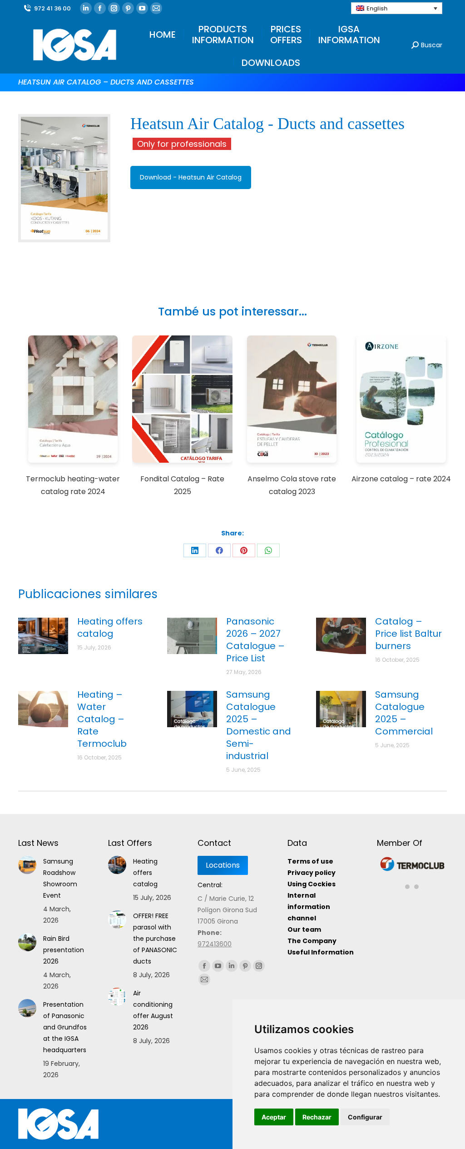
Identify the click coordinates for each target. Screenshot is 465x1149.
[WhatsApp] (268, 550)
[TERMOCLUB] (412, 869)
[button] (407, 881)
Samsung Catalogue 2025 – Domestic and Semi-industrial (258, 725)
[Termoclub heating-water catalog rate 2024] (73, 400)
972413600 (215, 944)
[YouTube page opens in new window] (142, 8)
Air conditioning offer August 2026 (153, 1010)
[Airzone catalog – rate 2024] (401, 400)
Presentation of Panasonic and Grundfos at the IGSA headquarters (65, 1027)
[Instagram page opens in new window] (114, 8)
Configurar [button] (365, 1117)
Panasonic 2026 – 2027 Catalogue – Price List (255, 639)
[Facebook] (219, 550)
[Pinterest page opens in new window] (128, 8)
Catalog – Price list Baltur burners (408, 633)
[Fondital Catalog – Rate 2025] (182, 400)
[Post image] (43, 636)
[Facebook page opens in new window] (100, 8)
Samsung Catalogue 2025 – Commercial (404, 713)
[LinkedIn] (194, 550)
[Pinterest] (243, 550)
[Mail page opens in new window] (156, 8)
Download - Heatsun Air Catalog (191, 177)
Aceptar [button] (274, 1117)
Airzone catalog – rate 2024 (401, 479)
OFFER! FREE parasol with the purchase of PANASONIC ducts (155, 938)
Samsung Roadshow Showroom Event (60, 878)
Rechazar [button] (316, 1117)
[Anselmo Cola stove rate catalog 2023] (292, 400)
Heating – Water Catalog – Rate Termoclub (102, 719)
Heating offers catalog (110, 627)
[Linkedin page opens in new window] (86, 8)
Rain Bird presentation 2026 (63, 950)
